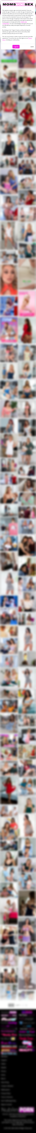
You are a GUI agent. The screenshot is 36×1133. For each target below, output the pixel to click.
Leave (32, 46)
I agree (16, 47)
